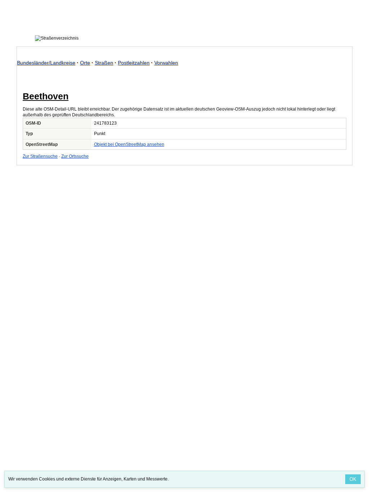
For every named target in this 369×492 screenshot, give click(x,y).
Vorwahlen (166, 63)
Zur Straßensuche (40, 156)
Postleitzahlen (134, 63)
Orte (85, 63)
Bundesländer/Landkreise (46, 63)
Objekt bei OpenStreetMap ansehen (129, 144)
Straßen (104, 63)
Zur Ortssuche (75, 156)
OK (353, 479)
